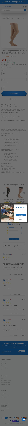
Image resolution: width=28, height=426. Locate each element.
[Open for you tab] (23, 419)
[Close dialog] (26, 205)
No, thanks (20, 219)
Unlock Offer (21, 215)
